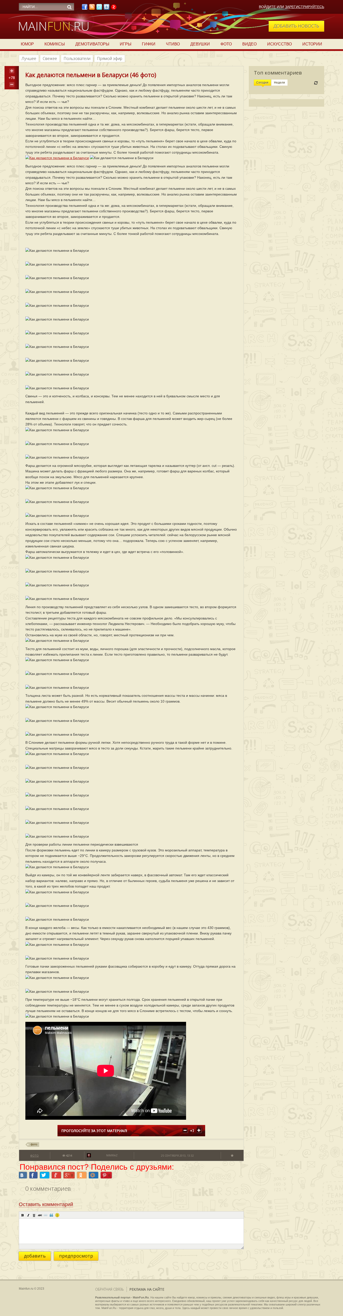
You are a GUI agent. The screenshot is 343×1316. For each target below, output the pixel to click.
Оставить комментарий (46, 1204)
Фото (226, 44)
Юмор (27, 44)
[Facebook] (85, 8)
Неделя (279, 82)
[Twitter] (99, 8)
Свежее (50, 58)
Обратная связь (109, 1289)
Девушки (200, 44)
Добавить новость (296, 26)
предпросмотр (76, 1256)
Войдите (267, 7)
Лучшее (29, 58)
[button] (22, 1215)
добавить (35, 1256)
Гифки (148, 44)
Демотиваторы (92, 44)
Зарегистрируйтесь (304, 7)
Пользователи (77, 58)
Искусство (279, 44)
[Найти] (69, 7)
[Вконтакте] (106, 8)
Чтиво (173, 44)
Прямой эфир (109, 58)
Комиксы (54, 44)
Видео (249, 44)
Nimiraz (112, 1155)
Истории (312, 44)
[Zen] (114, 8)
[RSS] (92, 8)
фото (34, 1144)
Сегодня (262, 82)
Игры (125, 44)
